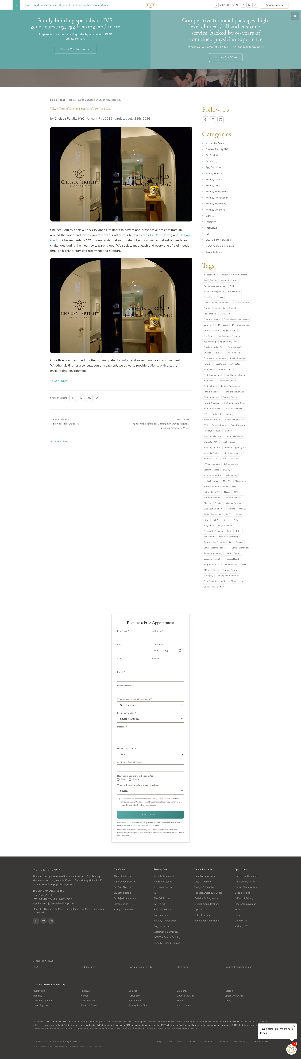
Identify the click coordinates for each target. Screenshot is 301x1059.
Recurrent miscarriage (229, 536)
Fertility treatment (212, 403)
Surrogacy (208, 575)
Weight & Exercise (204, 887)
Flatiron (229, 990)
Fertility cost (209, 380)
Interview (208, 458)
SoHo (180, 1000)
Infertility (211, 221)
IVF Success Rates (245, 881)
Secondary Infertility (213, 559)
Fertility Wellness (215, 209)
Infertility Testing (211, 453)
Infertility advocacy (212, 436)
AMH (235, 280)
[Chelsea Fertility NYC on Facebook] (36, 921)
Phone (136, 779)
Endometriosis (233, 352)
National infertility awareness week (220, 486)
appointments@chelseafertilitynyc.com (53, 903)
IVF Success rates (212, 464)
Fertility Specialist (212, 391)
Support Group (230, 570)
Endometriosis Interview (215, 358)
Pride (238, 531)
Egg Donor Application (206, 920)
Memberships (121, 904)
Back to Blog (61, 441)
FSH (206, 425)
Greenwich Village (42, 1000)
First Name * (123, 631)
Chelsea (133, 990)
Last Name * (157, 631)
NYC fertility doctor (233, 497)
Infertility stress (228, 442)
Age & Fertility (210, 280)
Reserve (239, 542)
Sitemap (224, 1041)
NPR (236, 492)
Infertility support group (235, 447)
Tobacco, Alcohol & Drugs (208, 892)
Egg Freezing (210, 341)
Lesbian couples (211, 469)
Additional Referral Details (129, 762)
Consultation (210, 313)
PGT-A (215, 520)
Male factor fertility (212, 475)
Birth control (234, 291)
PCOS (228, 514)
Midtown (85, 990)
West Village (88, 1000)
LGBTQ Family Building (218, 240)
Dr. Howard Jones (240, 325)
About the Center (215, 143)
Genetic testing (238, 425)
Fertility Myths (210, 386)
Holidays (208, 430)
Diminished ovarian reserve (236, 319)
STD (244, 564)
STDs (206, 570)
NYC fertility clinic (212, 497)
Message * (122, 726)
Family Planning (214, 173)
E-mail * (121, 672)
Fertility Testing (230, 397)
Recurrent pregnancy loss (238, 967)
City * (119, 644)
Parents (242, 508)
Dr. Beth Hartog (161, 235)
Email (123, 779)
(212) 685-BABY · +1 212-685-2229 (52, 899)
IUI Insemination (163, 887)
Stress (216, 570)
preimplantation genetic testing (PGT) (148, 1025)
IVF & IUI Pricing (244, 898)
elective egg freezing (176, 1025)
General (210, 215)
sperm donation (230, 564)
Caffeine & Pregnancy (206, 898)
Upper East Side (185, 995)
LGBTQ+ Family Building (167, 937)
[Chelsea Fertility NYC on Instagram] (51, 921)
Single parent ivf (211, 564)
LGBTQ (226, 469)
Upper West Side (234, 995)
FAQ (237, 909)
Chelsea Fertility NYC (217, 149)
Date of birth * (158, 644)
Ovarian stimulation (213, 508)
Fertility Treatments (213, 408)
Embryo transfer (234, 347)
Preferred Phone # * (126, 685)
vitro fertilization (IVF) (91, 1025)
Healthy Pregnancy (204, 876)
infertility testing (70, 1025)
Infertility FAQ (210, 442)
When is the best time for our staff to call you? (138, 785)
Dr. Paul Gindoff (211, 330)
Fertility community (213, 375)
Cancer (220, 297)
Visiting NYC (241, 926)
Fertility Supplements (235, 391)
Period (239, 514)
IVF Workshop (231, 464)
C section (208, 297)
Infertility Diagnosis (234, 436)
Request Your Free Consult (75, 49)
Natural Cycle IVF (212, 492)
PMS (235, 520)
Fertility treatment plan (235, 403)
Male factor (183, 967)
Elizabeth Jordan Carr (213, 347)
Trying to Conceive (216, 252)
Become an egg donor (214, 291)
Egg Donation (213, 167)
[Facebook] (243, 5)
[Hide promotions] (16, 5)
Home (53, 100)
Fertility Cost (213, 185)
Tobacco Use (237, 581)
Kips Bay (37, 995)
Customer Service (212, 319)
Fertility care (209, 369)
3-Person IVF (210, 274)
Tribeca (228, 1000)
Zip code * (156, 658)
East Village (135, 1000)
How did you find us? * (127, 748)
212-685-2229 (229, 5)
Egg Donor (209, 336)
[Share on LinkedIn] (89, 398)
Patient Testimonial (213, 514)
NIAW (227, 492)
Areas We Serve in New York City (49, 984)
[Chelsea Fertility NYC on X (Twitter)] (43, 921)
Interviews (211, 227)
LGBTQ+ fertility (238, 1025)
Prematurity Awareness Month (218, 531)
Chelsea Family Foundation (216, 302)
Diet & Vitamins (202, 881)
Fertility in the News (217, 191)
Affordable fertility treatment (233, 274)
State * (120, 658)
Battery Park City (138, 1005)
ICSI (218, 430)
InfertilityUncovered (232, 453)
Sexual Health (233, 559)
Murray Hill (39, 990)
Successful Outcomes (246, 876)
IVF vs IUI (159, 904)
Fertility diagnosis (227, 380)
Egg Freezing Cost (228, 341)
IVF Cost (234, 458)
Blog (62, 100)
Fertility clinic (225, 369)
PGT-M (226, 520)
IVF (208, 234)
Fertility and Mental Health (227, 364)
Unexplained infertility (140, 967)
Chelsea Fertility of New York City (60, 1021)
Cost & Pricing (242, 892)
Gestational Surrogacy (166, 931)
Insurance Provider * (126, 713)
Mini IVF (227, 481)
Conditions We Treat (43, 960)
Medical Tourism (211, 481)
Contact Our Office (226, 57)
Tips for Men (201, 909)
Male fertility (231, 475)
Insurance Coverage (245, 904)
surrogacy (225, 1025)
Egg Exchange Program (229, 336)
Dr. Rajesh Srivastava (125, 898)
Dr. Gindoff (212, 155)
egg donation (213, 1025)
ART (232, 286)
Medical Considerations (206, 904)
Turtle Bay (134, 995)
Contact (191, 1041)
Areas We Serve (174, 1041)
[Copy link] (98, 398)
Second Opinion (233, 553)
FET (205, 414)
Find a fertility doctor (221, 414)
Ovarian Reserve (233, 503)
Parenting (230, 508)
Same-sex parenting (213, 553)
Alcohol (225, 280)
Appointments (274, 5)
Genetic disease (219, 425)
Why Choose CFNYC (125, 881)
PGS (206, 520)
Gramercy (182, 990)
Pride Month (209, 536)
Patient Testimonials (246, 887)
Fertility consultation (235, 375)
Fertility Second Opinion (167, 943)
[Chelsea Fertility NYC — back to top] (150, 5)
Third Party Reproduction (215, 581)
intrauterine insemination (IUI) (116, 1025)
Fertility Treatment (216, 203)
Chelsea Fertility (241, 302)
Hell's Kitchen (184, 1005)
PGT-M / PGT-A (162, 909)
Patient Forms (202, 915)
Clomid (232, 308)
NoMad (84, 995)
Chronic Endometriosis (214, 308)
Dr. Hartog (211, 161)
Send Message (150, 814)
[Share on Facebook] (73, 398)
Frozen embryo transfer (235, 419)
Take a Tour (58, 381)
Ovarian (218, 503)
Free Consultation (212, 419)
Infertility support (212, 447)
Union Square (40, 1005)
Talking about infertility (228, 575)
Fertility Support (211, 397)
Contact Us (241, 920)
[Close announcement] (295, 16)
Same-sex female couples (220, 246)
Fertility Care (213, 179)
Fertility (207, 364)
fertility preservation (196, 1025)
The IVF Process (163, 898)
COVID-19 (225, 313)
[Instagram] (254, 5)
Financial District (89, 1005)
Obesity (207, 503)
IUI (217, 458)
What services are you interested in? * (134, 699)
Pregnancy (209, 525)
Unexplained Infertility (214, 586)
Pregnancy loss (225, 525)
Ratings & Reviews (124, 909)
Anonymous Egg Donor (215, 286)
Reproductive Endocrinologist (217, 542)
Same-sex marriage (240, 547)
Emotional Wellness (213, 352)
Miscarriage (240, 481)
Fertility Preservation (217, 197)
